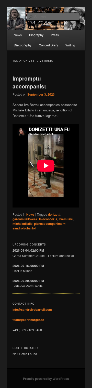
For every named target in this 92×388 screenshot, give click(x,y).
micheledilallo (22, 223)
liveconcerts (48, 219)
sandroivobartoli (24, 228)
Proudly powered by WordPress (46, 378)
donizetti (54, 214)
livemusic (66, 219)
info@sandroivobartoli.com (32, 309)
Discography (22, 45)
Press (55, 35)
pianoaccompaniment (49, 223)
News (18, 35)
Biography (36, 35)
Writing (70, 45)
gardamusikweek (25, 219)
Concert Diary (48, 45)
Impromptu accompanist (29, 82)
